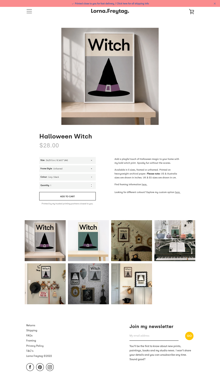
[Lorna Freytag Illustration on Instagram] (50, 367)
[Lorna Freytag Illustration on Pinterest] (40, 367)
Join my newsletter (151, 326)
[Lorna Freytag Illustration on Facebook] (30, 367)
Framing (31, 340)
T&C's (29, 351)
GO (189, 336)
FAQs (29, 335)
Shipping (31, 330)
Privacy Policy (35, 345)
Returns (30, 325)
